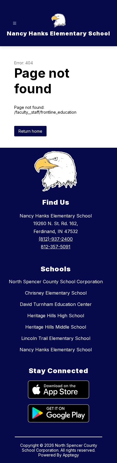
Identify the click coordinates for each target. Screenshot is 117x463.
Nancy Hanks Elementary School (56, 349)
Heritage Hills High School (55, 315)
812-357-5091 (55, 247)
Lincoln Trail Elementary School (55, 338)
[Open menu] (14, 23)
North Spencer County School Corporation (56, 281)
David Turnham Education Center (56, 304)
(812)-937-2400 (56, 239)
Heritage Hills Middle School (55, 327)
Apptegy (71, 455)
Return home (30, 131)
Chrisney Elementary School (56, 293)
